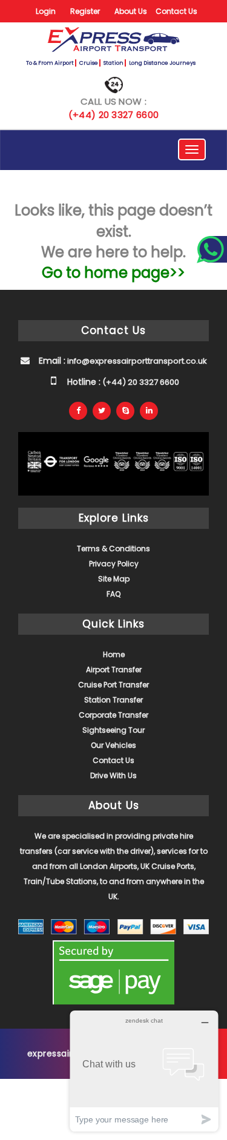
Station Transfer (113, 700)
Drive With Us (113, 775)
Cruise (88, 63)
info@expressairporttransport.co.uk (136, 361)
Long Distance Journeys (162, 63)
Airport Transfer (114, 669)
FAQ (113, 594)
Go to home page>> (113, 273)
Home (114, 654)
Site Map (114, 579)
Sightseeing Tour (113, 730)
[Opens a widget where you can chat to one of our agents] (144, 1071)
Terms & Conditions (113, 548)
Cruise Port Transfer (113, 685)
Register (85, 11)
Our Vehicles (113, 745)
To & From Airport (50, 63)
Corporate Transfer (113, 715)
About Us (130, 11)
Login (46, 11)
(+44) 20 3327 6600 (113, 115)
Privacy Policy (114, 564)
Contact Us (176, 11)
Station (113, 63)
